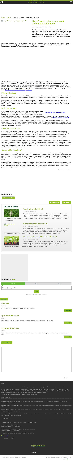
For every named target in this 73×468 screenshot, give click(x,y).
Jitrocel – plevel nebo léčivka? (33, 209)
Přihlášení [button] (48, 457)
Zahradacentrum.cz (40, 446)
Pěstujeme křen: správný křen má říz (35, 224)
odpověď (67, 310)
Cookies (70, 457)
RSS (12, 438)
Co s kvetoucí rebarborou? (10, 328)
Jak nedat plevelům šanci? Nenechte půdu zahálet (40, 237)
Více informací (7, 342)
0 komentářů (33, 211)
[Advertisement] (33, 10)
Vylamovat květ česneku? (10, 316)
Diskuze (59, 283)
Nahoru (66, 377)
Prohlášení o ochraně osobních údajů (59, 457)
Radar (14, 279)
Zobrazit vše (66, 202)
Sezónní (9, 17)
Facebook (6, 438)
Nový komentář (54, 202)
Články (3, 17)
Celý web (13, 283)
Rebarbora (5, 303)
